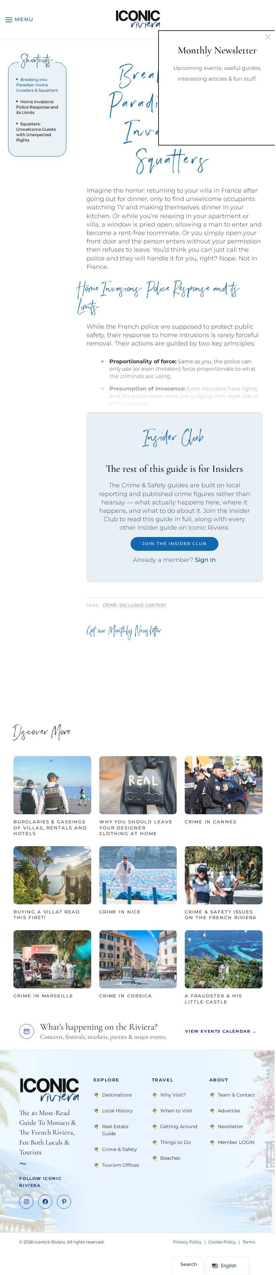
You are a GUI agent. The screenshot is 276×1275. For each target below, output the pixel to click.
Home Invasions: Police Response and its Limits (37, 107)
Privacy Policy (187, 1241)
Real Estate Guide (115, 1130)
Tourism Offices (120, 1165)
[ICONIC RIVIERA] (138, 19)
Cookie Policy (222, 1241)
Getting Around (178, 1126)
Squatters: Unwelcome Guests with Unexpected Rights (36, 131)
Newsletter (230, 1126)
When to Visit (176, 1111)
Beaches (170, 1158)
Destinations (117, 1095)
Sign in (205, 560)
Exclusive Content (143, 605)
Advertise (229, 1111)
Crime (110, 605)
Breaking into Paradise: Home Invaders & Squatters (37, 85)
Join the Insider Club (174, 543)
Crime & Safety (119, 1149)
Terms (249, 1241)
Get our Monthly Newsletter (124, 632)
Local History (117, 1111)
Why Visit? (173, 1095)
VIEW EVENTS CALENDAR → (220, 1031)
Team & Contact (236, 1095)
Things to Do (175, 1142)
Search (188, 1264)
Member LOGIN (236, 1142)
